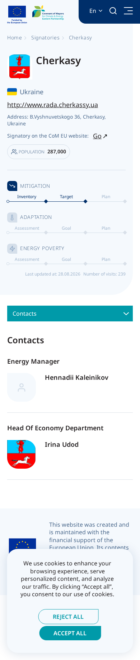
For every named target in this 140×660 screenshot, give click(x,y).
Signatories (45, 37)
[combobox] (70, 313)
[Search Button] (113, 10)
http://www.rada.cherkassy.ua (52, 104)
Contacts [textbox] (25, 313)
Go (97, 135)
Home (14, 37)
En (92, 11)
